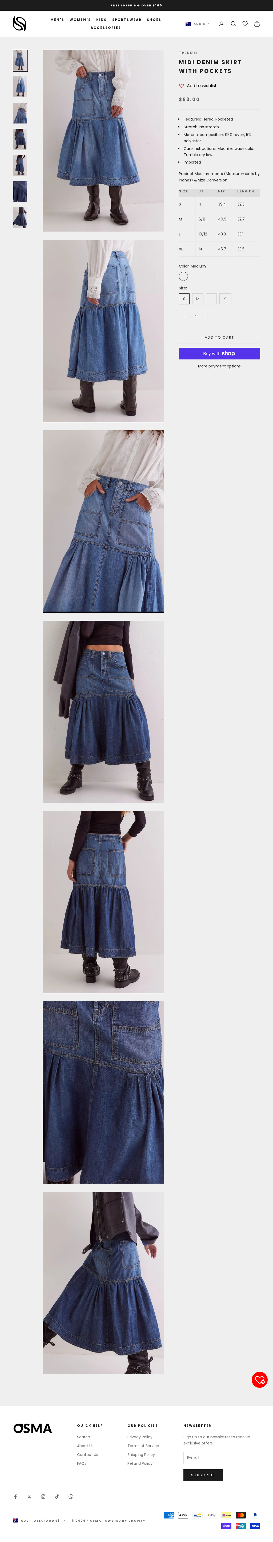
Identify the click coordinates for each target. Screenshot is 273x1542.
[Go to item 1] (20, 61)
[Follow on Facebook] (15, 1496)
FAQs (81, 1463)
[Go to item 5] (20, 165)
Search (83, 1437)
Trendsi (188, 53)
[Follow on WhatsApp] (71, 1496)
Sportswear (127, 19)
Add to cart (219, 337)
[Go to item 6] (20, 192)
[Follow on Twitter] (29, 1496)
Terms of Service (143, 1445)
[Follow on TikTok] (57, 1496)
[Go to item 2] (20, 87)
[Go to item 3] (20, 113)
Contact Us (87, 1454)
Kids (101, 19)
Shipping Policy (141, 1454)
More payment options (219, 366)
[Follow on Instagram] (43, 1496)
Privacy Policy (139, 1437)
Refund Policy (139, 1463)
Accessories (106, 27)
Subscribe (203, 1475)
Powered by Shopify (124, 1520)
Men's (57, 19)
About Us (85, 1445)
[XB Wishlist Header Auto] (245, 23)
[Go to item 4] (20, 139)
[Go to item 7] (20, 218)
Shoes (154, 19)
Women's (80, 19)
